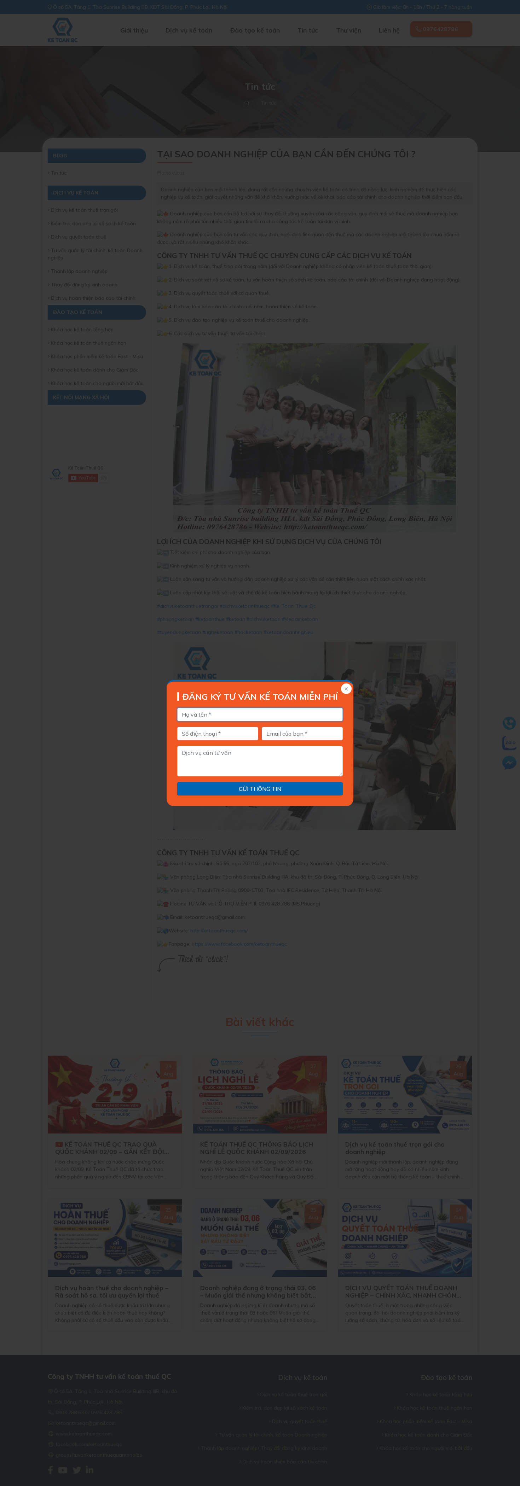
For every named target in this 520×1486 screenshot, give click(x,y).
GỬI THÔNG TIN (260, 788)
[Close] (345, 689)
